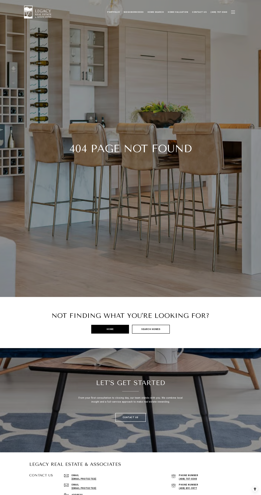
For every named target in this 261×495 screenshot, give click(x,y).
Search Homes (150, 329)
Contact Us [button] (131, 417)
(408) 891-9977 (188, 488)
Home (110, 329)
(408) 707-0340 (188, 479)
